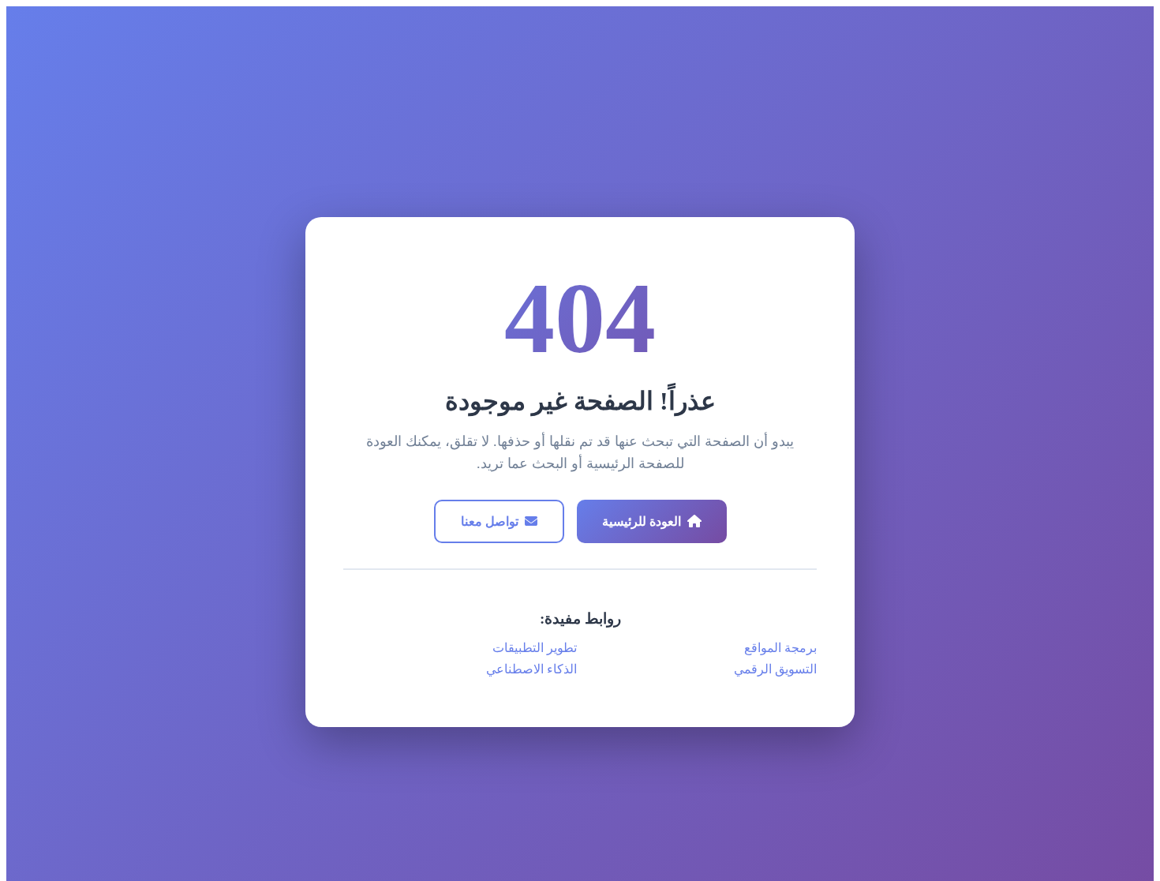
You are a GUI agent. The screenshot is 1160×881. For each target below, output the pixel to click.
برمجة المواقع (780, 647)
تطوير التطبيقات (534, 647)
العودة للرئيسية (641, 521)
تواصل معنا (489, 521)
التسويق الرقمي (775, 669)
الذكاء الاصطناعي (531, 669)
